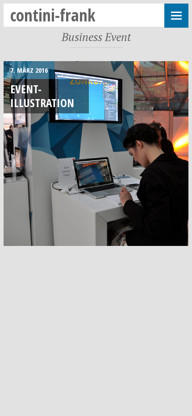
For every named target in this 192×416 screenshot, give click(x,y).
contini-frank (53, 15)
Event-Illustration (42, 95)
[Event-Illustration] (96, 153)
